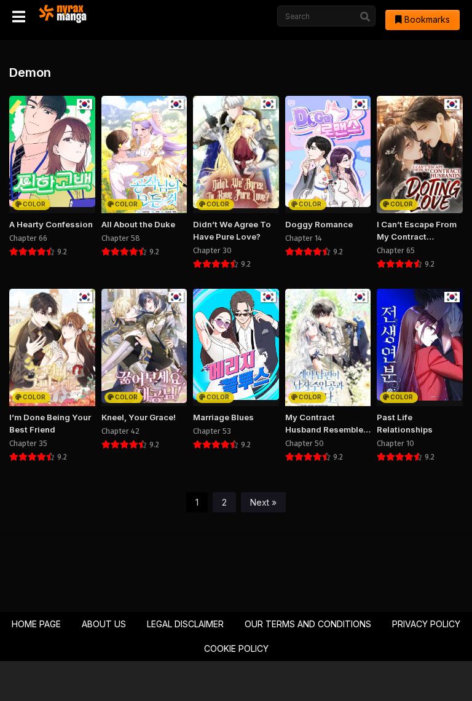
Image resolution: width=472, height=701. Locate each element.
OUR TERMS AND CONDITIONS (308, 624)
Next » (263, 502)
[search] (365, 17)
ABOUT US (104, 624)
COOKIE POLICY (236, 648)
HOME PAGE (36, 624)
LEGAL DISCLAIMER (185, 624)
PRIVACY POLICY (426, 624)
